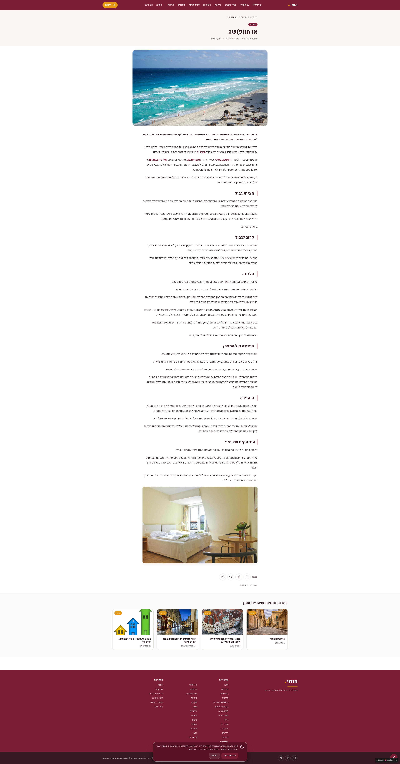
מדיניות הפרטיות (199, 749)
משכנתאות (223, 715)
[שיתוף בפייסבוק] (238, 577)
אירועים (207, 5)
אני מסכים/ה (230, 755)
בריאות (218, 5)
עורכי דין (257, 5)
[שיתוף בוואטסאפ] (247, 577)
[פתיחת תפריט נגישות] (394, 757)
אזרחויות (193, 684)
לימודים (193, 711)
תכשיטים (193, 737)
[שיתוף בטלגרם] (230, 577)
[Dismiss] (396, 760)
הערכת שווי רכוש (220, 702)
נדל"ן (226, 719)
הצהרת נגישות (156, 702)
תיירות (171, 5)
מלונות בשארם (158, 160)
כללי (195, 706)
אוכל (226, 684)
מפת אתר (158, 706)
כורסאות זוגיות (221, 706)
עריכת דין (244, 5)
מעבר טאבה (194, 160)
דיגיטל (194, 698)
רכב (195, 733)
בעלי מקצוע (230, 5)
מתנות (194, 715)
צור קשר (149, 5)
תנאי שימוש (157, 698)
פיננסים (181, 5)
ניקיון (194, 719)
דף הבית (254, 17)
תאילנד (201, 152)
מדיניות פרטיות (156, 693)
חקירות (193, 702)
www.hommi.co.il (122, 758)
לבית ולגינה (194, 5)
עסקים (194, 724)
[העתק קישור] (222, 577)
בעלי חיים (224, 693)
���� (224, 741)
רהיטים (225, 733)
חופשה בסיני (222, 160)
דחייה (214, 755)
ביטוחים (193, 689)
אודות (159, 5)
